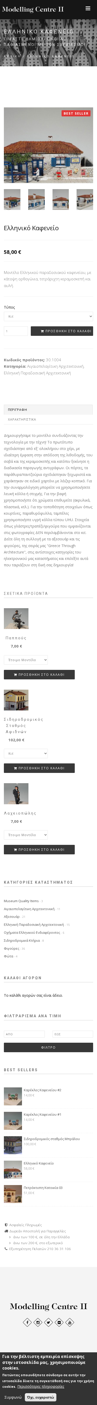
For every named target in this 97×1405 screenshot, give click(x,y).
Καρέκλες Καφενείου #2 (42, 1090)
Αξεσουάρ (14, 916)
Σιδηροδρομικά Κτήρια (24, 940)
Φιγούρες (14, 948)
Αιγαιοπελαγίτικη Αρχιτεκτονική (32, 909)
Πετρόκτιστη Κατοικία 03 (43, 1187)
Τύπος (9, 307)
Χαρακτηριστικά (22, 419)
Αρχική (12, 56)
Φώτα (10, 956)
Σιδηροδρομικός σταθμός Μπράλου (52, 1138)
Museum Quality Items (23, 901)
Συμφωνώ (13, 1397)
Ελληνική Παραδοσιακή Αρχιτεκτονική (37, 924)
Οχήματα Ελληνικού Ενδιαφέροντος (34, 932)
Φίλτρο (48, 1047)
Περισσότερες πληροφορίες (40, 1386)
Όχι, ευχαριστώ (40, 1397)
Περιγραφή (17, 410)
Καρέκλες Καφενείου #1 (42, 1114)
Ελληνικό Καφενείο (39, 1163)
